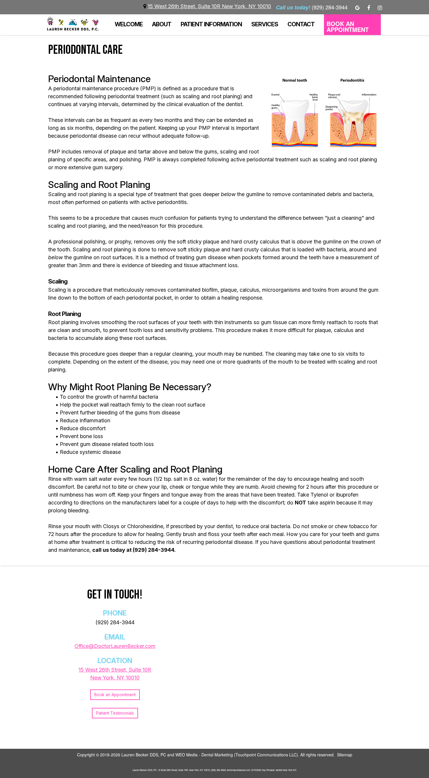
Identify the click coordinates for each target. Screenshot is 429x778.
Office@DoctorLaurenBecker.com (115, 646)
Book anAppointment (348, 26)
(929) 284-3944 (115, 622)
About (161, 24)
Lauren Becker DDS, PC (143, 755)
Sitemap (344, 755)
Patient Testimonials (115, 712)
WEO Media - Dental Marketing (204, 755)
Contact (301, 24)
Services (264, 24)
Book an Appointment (115, 694)
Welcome (129, 24)
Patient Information (211, 24)
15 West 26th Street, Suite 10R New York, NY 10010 (209, 6)
